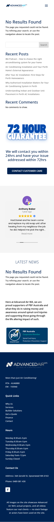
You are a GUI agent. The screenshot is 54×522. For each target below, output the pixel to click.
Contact (9, 421)
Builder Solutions (13, 410)
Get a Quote (11, 414)
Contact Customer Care (27, 171)
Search (43, 44)
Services (9, 407)
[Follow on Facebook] (7, 489)
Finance (9, 417)
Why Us (9, 403)
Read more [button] (27, 234)
